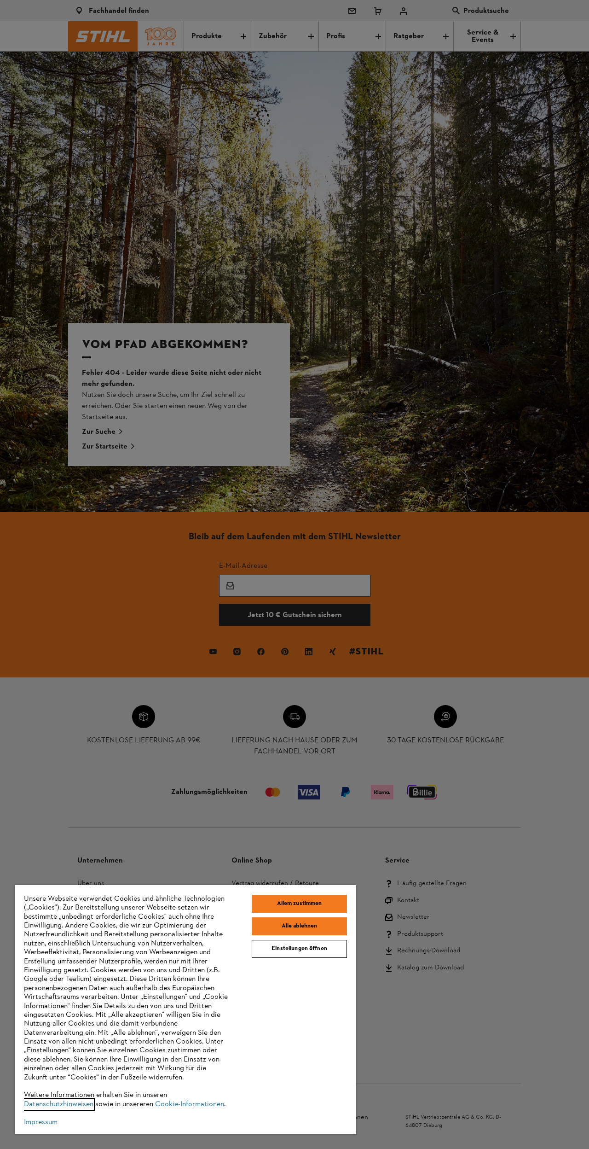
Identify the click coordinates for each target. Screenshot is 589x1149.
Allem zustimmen (299, 903)
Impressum (41, 1122)
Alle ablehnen (300, 926)
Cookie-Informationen (189, 1104)
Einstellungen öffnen (299, 949)
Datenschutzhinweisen (58, 1104)
